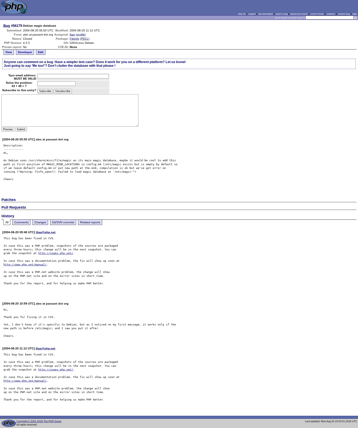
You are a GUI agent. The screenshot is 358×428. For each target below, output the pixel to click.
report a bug (282, 14)
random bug (344, 14)
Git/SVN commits (63, 222)
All (6, 222)
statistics (331, 14)
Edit (41, 52)
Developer (25, 52)
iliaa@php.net (46, 232)
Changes (40, 222)
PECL (84, 38)
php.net (242, 14)
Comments (21, 222)
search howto (317, 14)
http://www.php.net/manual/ (25, 264)
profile (81, 34)
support (252, 14)
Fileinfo (74, 38)
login (354, 14)
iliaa (72, 34)
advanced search (299, 14)
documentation (265, 14)
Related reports (90, 222)
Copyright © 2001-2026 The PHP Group (38, 421)
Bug (6, 26)
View (8, 52)
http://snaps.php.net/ (55, 253)
